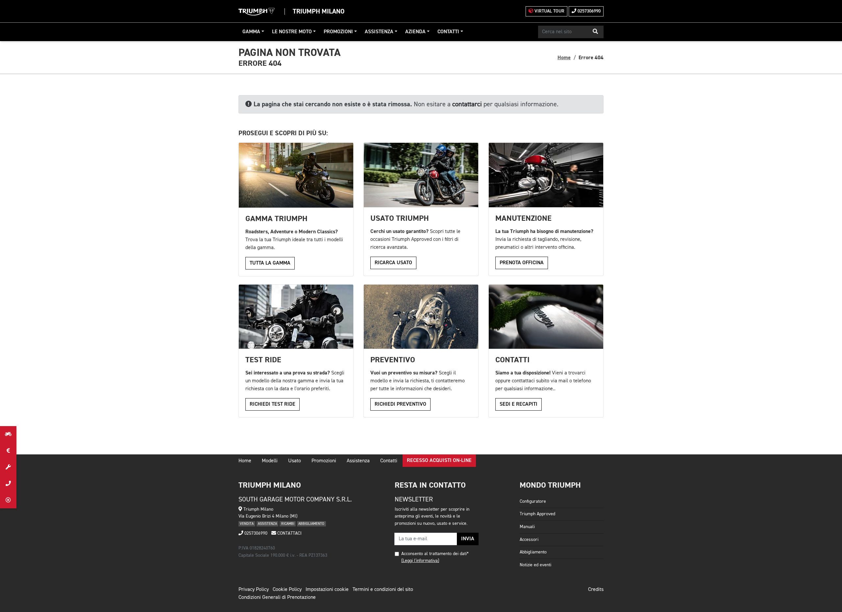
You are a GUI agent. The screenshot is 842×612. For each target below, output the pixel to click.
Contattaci (289, 533)
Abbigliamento (533, 552)
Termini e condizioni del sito (383, 589)
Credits (596, 589)
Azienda (415, 32)
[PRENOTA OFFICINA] (8, 467)
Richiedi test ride (272, 404)
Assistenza (379, 32)
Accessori (529, 539)
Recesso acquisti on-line (439, 460)
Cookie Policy (287, 589)
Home (564, 57)
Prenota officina (522, 263)
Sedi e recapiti (518, 404)
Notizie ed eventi (535, 565)
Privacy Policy (253, 589)
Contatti (448, 32)
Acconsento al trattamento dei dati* (435, 553)
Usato (294, 461)
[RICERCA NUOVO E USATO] (8, 434)
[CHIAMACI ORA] (8, 483)
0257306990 (588, 11)
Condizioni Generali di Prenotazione (277, 597)
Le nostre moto (292, 32)
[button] (595, 32)
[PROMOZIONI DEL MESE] (8, 451)
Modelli (270, 461)
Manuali (527, 526)
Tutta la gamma (270, 263)
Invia (467, 539)
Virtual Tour (548, 11)
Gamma (251, 32)
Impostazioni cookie (327, 589)
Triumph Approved (537, 514)
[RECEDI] (8, 500)
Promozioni (338, 32)
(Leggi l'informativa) (420, 560)
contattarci (467, 104)
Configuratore (533, 501)
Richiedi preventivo (400, 404)
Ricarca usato (393, 263)
